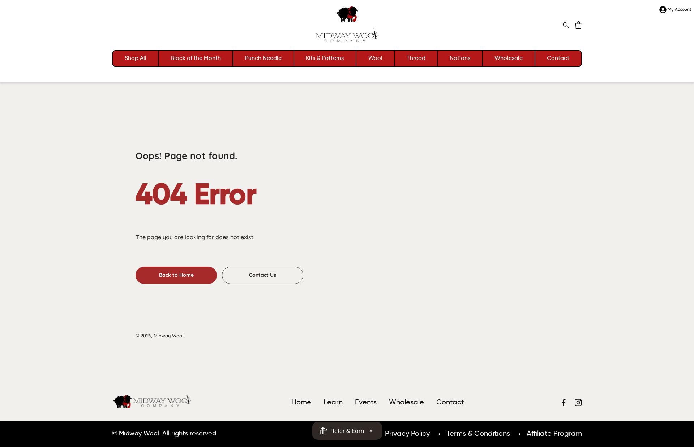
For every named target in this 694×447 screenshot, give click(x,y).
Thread (416, 58)
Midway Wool (168, 335)
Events (366, 402)
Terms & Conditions (478, 434)
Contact (558, 58)
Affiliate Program (554, 434)
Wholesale (508, 58)
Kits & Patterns (325, 58)
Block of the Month (196, 58)
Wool (375, 58)
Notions (460, 58)
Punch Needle (263, 58)
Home (301, 402)
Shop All (135, 58)
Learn (333, 402)
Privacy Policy (407, 434)
